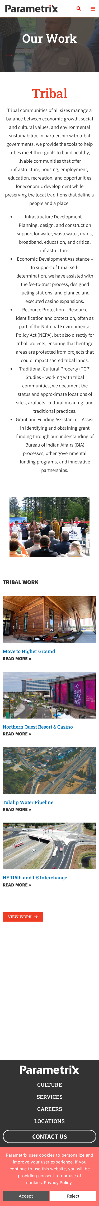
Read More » (17, 658)
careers (49, 1108)
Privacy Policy (58, 1182)
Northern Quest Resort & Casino (38, 727)
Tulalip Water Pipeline (28, 802)
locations (49, 1121)
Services (50, 1096)
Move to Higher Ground (29, 651)
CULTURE (49, 1084)
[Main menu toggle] (93, 8)
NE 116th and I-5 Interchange (35, 877)
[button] (79, 8)
